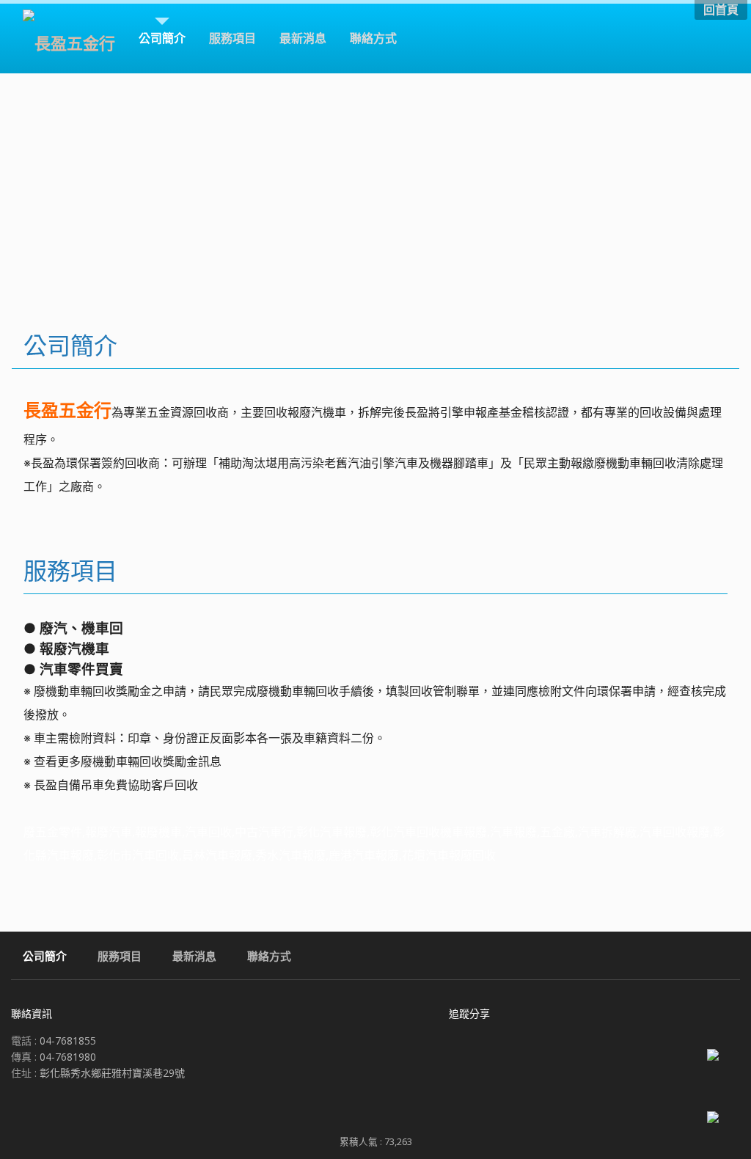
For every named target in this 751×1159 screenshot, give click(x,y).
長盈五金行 (67, 410)
